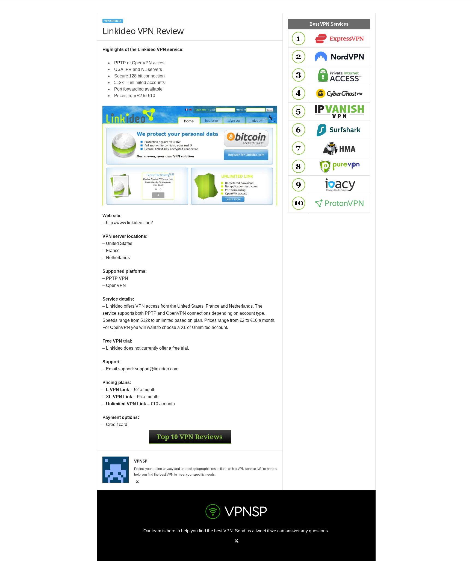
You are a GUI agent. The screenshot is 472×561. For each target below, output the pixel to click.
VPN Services (112, 21)
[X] (137, 482)
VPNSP (140, 461)
